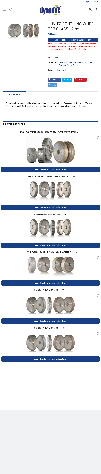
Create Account (9, 445)
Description (14, 95)
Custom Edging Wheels (68, 62)
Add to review (53, 34)
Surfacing (7, 429)
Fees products (82, 62)
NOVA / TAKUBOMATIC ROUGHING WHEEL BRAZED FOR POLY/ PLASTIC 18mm (50, 132)
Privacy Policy (58, 425)
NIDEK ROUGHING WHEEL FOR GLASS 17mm (50, 214)
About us (56, 421)
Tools (5, 425)
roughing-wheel (60, 70)
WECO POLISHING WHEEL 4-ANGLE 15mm (50, 328)
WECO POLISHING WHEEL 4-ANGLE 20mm (50, 290)
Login (87, 2)
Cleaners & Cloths (10, 421)
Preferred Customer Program (64, 433)
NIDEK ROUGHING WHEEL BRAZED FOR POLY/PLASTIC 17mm (50, 176)
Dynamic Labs (57, 459)
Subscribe (92, 446)
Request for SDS (59, 429)
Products (76, 65)
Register (95, 2)
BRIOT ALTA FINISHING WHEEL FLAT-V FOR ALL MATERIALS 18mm (50, 252)
